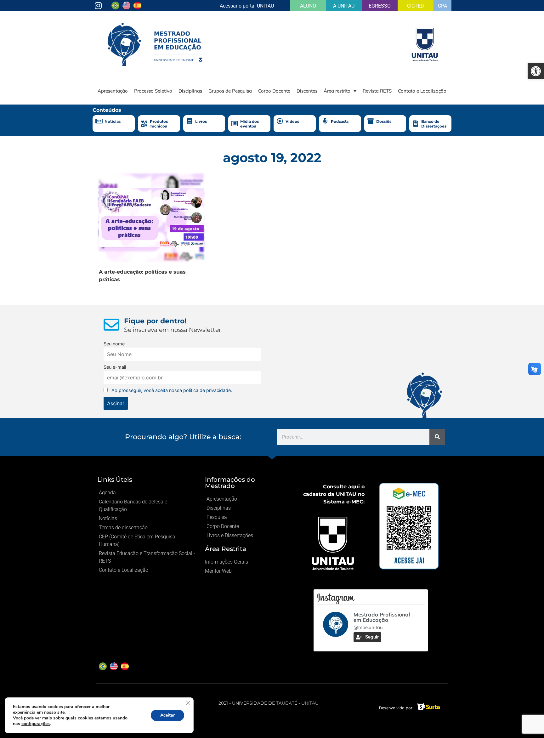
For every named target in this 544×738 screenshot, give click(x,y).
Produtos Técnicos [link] (159, 123)
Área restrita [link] (337, 91)
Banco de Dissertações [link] (433, 123)
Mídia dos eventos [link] (249, 123)
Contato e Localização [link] (422, 91)
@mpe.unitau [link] (368, 627)
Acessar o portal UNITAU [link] (247, 6)
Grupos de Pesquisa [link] (230, 91)
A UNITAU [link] (343, 6)
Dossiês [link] (383, 121)
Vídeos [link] (292, 121)
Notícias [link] (113, 121)
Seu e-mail (115, 367)
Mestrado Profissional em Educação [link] (382, 617)
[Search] (437, 437)
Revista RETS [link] (377, 91)
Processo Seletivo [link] (153, 91)
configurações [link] (35, 724)
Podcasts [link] (339, 121)
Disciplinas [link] (190, 91)
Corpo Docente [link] (274, 91)
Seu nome (114, 343)
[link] (536, 71)
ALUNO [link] (308, 6)
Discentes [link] (307, 91)
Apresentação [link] (113, 91)
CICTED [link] (415, 6)
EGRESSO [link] (380, 6)
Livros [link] (201, 121)
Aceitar (167, 715)
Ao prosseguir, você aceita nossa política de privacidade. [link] (171, 390)
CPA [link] (442, 6)
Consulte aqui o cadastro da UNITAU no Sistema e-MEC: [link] (334, 494)
